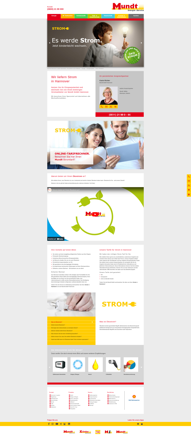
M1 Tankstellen (68, 16)
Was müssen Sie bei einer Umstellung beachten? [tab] (64, 333)
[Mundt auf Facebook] (49, 424)
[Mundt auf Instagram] (53, 424)
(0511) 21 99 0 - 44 (119, 114)
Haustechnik (108, 16)
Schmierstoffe (81, 16)
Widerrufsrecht (112, 398)
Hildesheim (53, 407)
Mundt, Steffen (123, 91)
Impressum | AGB (113, 403)
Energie (54, 16)
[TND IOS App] (142, 424)
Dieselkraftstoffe (74, 400)
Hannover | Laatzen (55, 395)
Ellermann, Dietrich (125, 93)
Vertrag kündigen (93, 401)
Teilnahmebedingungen (114, 396)
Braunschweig (54, 400)
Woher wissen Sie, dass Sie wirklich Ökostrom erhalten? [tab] (66, 336)
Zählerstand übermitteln (95, 400)
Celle (52, 403)
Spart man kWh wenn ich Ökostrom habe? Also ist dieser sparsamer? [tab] (69, 339)
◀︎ (50, 42)
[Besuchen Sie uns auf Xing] (61, 424)
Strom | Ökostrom (74, 398)
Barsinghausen (54, 398)
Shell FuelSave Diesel (75, 405)
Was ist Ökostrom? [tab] (56, 322)
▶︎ (142, 42)
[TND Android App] (138, 424)
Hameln (52, 405)
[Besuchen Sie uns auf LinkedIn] (69, 424)
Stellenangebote (93, 395)
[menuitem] (54, 16)
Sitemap (91, 405)
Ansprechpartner (93, 396)
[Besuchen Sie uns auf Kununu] (65, 424)
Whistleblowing (112, 401)
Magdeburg (53, 396)
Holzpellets (72, 408)
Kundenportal (93, 398)
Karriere (136, 16)
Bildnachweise (112, 395)
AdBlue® (72, 401)
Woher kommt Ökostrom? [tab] (58, 325)
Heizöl (71, 395)
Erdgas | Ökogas (74, 396)
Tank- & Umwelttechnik (94, 16)
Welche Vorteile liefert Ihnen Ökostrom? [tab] (62, 330)
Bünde (52, 401)
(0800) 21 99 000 (55, 9)
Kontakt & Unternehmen (121, 16)
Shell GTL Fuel (73, 407)
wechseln (63, 68)
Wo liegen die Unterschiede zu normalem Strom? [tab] (64, 328)
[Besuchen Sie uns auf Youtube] (57, 424)
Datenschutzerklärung (114, 400)
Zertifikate (92, 403)
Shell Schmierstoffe (74, 403)
